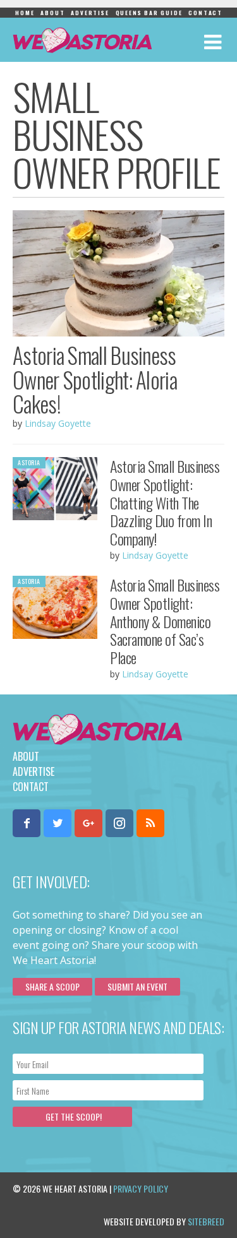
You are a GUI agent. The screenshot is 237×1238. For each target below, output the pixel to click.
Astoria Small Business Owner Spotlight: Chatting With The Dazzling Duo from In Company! (164, 502)
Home (24, 12)
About (52, 12)
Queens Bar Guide (149, 12)
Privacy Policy (140, 1188)
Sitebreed (206, 1221)
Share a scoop (52, 986)
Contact (205, 12)
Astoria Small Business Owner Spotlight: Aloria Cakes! (95, 379)
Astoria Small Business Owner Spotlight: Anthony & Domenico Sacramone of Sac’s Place (164, 621)
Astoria (29, 462)
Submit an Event (137, 986)
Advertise (90, 12)
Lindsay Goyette (58, 423)
